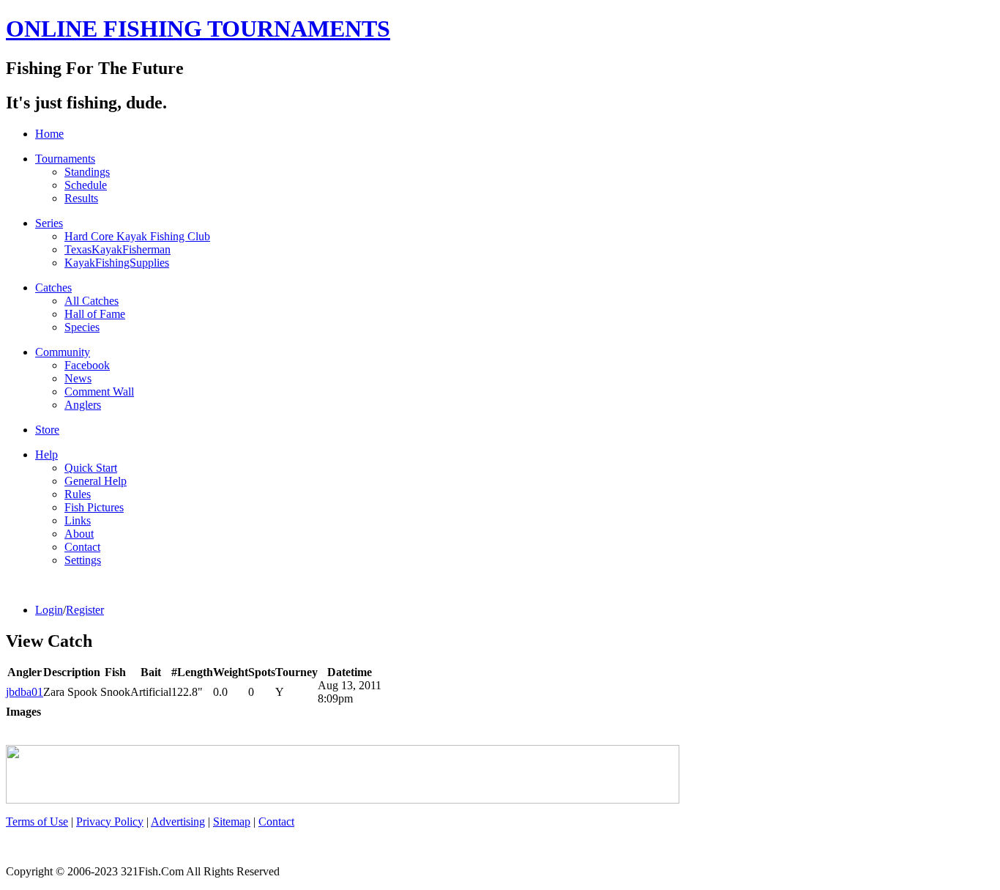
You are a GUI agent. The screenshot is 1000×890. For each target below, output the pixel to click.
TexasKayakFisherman (117, 249)
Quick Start (90, 467)
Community (62, 352)
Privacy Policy (109, 821)
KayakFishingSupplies (116, 262)
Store (47, 429)
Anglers (82, 404)
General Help (95, 481)
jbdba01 (24, 692)
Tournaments (65, 158)
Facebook (87, 365)
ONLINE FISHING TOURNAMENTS (198, 28)
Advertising (178, 821)
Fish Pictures (94, 507)
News (78, 378)
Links (77, 520)
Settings (82, 560)
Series (49, 223)
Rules (77, 494)
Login (49, 610)
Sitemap (231, 821)
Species (82, 327)
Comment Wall (99, 391)
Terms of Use (37, 821)
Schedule (85, 185)
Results (81, 198)
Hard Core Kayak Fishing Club (137, 236)
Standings (87, 172)
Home (49, 133)
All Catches (91, 300)
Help (46, 454)
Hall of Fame (94, 314)
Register (85, 610)
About (79, 533)
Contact (82, 547)
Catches (53, 287)
